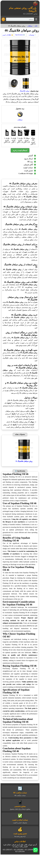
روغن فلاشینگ (24, 91)
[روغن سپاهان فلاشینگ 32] (24, 459)
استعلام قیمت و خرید (20, 150)
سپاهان (29, 26)
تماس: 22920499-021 (30, 14)
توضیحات (32, 35)
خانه (36, 26)
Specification (20, 35)
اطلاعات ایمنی (7, 35)
